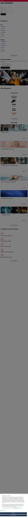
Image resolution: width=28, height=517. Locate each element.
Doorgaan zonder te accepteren (24, 494)
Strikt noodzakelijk (13, 515)
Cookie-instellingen (3, 510)
